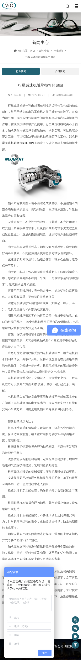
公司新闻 (60, 71)
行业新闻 (58, 50)
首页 (32, 50)
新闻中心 (44, 50)
